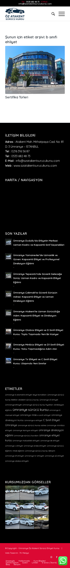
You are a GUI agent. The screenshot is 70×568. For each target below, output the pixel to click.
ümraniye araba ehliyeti (35, 446)
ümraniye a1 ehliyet (48, 399)
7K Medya (24, 553)
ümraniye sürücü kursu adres (32, 425)
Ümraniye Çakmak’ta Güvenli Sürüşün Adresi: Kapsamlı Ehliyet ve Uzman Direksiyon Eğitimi (35, 296)
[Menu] (60, 14)
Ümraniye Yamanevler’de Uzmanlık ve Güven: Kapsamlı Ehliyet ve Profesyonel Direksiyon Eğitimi (36, 259)
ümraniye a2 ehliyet (54, 456)
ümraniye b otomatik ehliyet (18, 394)
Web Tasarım (11, 553)
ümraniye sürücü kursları (26, 435)
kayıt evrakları (40, 394)
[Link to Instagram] (51, 557)
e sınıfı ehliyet (44, 415)
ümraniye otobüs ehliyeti (17, 461)
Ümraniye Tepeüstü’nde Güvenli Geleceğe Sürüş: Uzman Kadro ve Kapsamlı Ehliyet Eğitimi (37, 278)
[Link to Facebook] (56, 557)
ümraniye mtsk (28, 415)
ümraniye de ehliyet (49, 440)
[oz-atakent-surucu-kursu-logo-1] (29, 14)
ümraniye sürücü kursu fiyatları (37, 405)
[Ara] (51, 14)
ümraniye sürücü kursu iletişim (40, 451)
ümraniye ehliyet (13, 405)
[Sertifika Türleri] (35, 70)
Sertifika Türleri (16, 97)
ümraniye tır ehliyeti (34, 456)
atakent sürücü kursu (28, 399)
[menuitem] (51, 14)
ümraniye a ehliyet (33, 420)
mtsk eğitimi (18, 451)
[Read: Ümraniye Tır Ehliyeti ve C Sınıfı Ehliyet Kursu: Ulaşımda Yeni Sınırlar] (8, 360)
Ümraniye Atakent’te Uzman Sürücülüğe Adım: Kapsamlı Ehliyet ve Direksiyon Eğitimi (36, 315)
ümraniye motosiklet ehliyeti (26, 440)
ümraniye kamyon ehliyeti (25, 430)
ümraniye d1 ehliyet (14, 456)
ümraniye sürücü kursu (31, 409)
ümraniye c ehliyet (14, 446)
